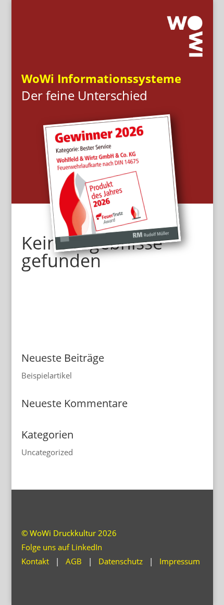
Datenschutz (120, 561)
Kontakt (35, 561)
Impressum (179, 561)
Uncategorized (47, 452)
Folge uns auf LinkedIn (61, 547)
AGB (74, 561)
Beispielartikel (46, 375)
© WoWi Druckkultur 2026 (69, 533)
